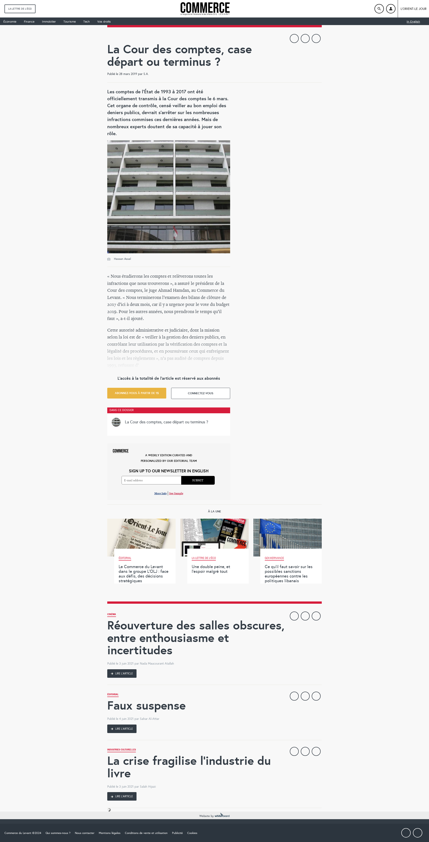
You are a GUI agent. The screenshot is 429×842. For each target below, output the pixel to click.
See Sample (176, 493)
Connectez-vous (200, 393)
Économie (9, 21)
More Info (160, 493)
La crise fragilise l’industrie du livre (189, 767)
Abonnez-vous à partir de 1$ (137, 393)
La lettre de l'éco (20, 9)
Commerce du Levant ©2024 (22, 833)
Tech (86, 21)
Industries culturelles (121, 750)
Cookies (192, 833)
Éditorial (113, 695)
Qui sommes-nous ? (58, 833)
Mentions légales (109, 833)
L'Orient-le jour (414, 9)
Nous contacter (84, 833)
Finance (29, 21)
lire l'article (124, 673)
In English (413, 21)
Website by (207, 816)
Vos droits (104, 21)
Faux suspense (146, 705)
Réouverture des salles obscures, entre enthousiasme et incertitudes (195, 638)
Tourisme (69, 21)
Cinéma (111, 615)
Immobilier (49, 21)
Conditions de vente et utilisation (146, 833)
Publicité (177, 833)
